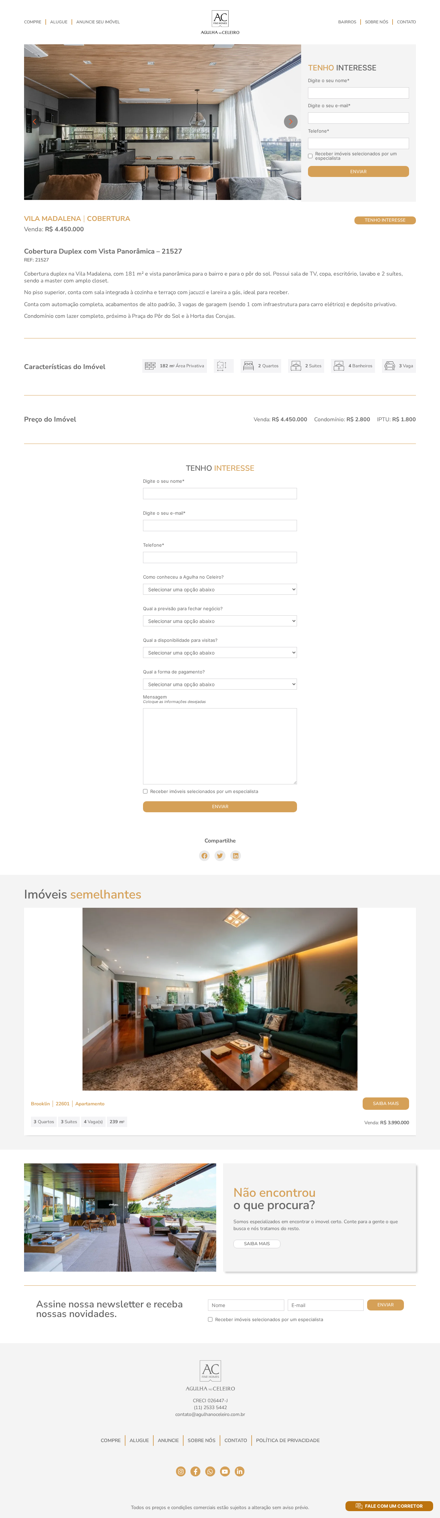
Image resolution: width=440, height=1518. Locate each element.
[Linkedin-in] (240, 1471)
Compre (32, 22)
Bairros (347, 22)
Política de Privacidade (288, 1440)
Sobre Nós (376, 22)
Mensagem (174, 699)
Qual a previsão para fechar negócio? (183, 608)
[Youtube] (225, 1471)
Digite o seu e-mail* (329, 105)
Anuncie (168, 1440)
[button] (204, 855)
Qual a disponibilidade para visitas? (180, 640)
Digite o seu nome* (329, 80)
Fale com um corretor (394, 1506)
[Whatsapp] (210, 1471)
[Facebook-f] (195, 1471)
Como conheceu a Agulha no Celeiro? (183, 577)
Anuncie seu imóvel (98, 22)
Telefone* (318, 131)
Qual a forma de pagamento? (174, 672)
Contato (406, 22)
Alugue (58, 22)
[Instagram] (181, 1471)
